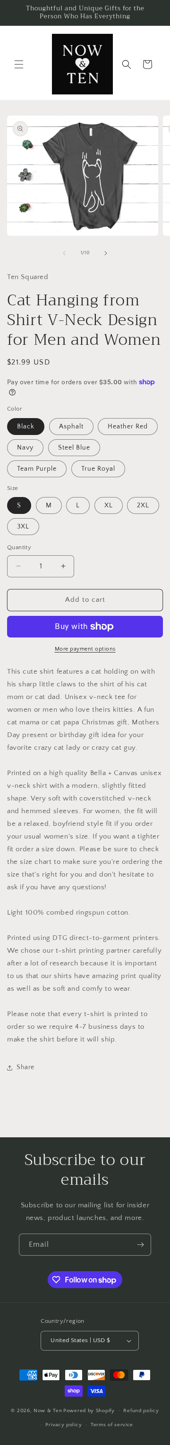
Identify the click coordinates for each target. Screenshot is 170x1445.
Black (25, 426)
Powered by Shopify (89, 1410)
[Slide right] (105, 253)
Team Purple (37, 469)
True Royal (98, 469)
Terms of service (112, 1425)
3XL (23, 526)
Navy (25, 447)
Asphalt (71, 426)
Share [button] (25, 1067)
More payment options (85, 649)
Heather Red (128, 426)
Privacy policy (63, 1425)
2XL (143, 505)
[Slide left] (64, 253)
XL (108, 505)
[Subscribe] (140, 1245)
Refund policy (141, 1411)
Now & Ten (48, 1410)
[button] (18, 64)
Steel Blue (74, 447)
